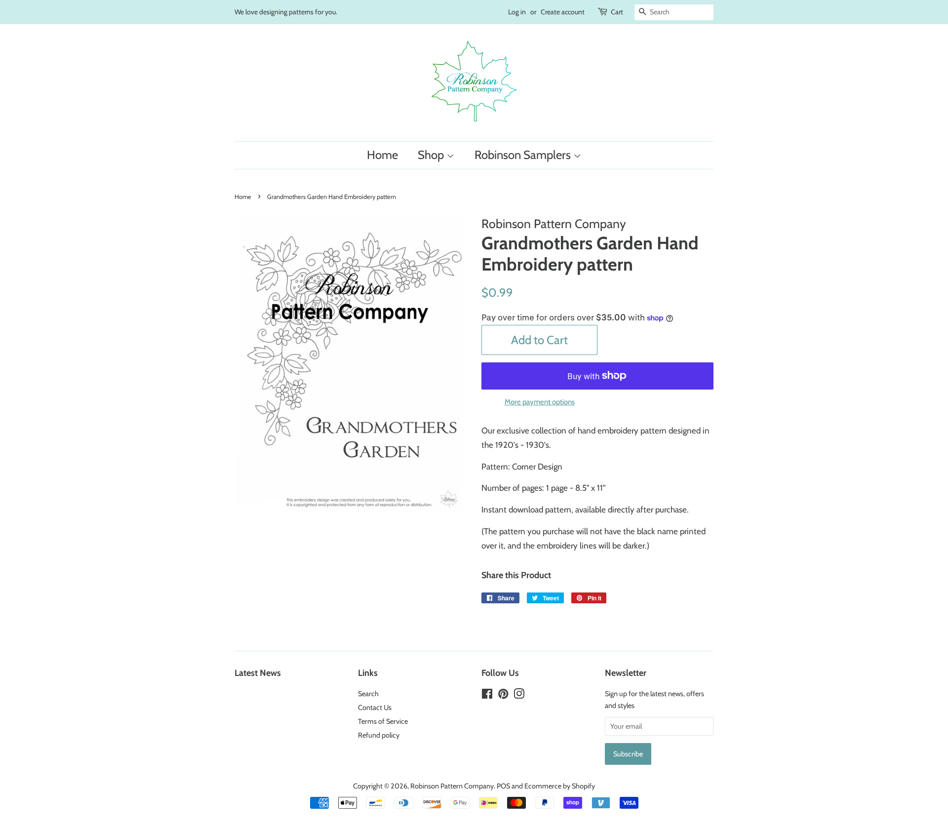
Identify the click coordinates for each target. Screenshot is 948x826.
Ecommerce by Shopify (559, 786)
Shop (432, 155)
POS (503, 786)
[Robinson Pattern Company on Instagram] (519, 695)
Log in (517, 11)
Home (382, 155)
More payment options (540, 401)
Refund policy (378, 735)
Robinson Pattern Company (452, 786)
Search (368, 693)
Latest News (258, 673)
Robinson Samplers (523, 155)
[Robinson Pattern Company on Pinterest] (503, 695)
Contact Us (375, 707)
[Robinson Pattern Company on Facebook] (487, 695)
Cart (617, 11)
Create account (563, 11)
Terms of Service (383, 721)
